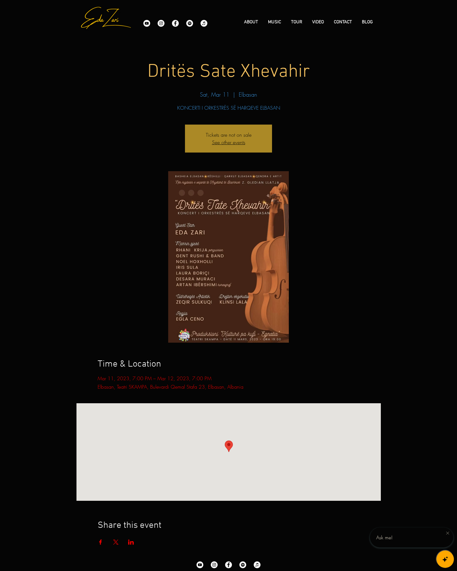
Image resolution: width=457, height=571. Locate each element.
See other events (228, 142)
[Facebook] (175, 23)
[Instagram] (161, 23)
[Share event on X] (116, 542)
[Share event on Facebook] (101, 542)
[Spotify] (189, 23)
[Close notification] (447, 533)
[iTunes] (204, 23)
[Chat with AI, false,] (445, 559)
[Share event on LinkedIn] (131, 542)
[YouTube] (146, 23)
